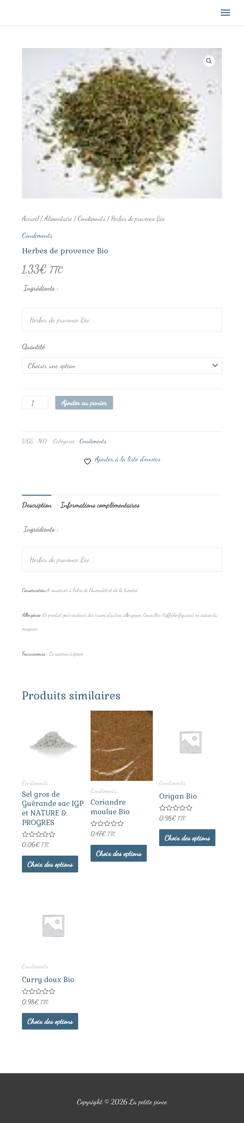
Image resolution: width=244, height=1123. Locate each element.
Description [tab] (36, 504)
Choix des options (50, 864)
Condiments (91, 219)
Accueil (30, 219)
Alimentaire (58, 219)
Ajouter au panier (84, 402)
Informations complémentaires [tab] (100, 504)
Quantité (33, 346)
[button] (209, 61)
